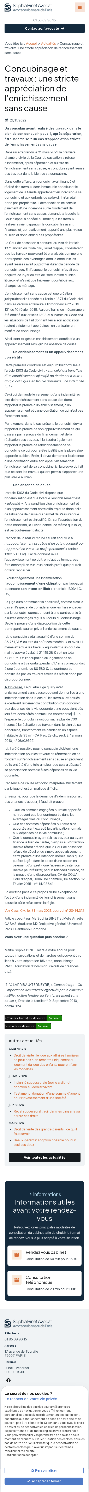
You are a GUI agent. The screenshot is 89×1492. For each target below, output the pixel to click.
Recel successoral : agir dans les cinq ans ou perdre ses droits (47, 1113)
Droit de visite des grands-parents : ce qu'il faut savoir (45, 1131)
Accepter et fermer (46, 1481)
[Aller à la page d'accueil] (29, 7)
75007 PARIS (22, 1353)
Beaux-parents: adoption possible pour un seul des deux (45, 1142)
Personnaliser (46, 1470)
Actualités (48, 43)
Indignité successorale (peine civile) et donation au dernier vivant (42, 1084)
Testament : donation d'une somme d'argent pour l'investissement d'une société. (47, 1095)
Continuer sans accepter (21, 1455)
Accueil (31, 43)
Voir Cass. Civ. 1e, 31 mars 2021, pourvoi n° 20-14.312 (44, 910)
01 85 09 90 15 (44, 20)
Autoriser (54, 1018)
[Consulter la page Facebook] (8, 1380)
